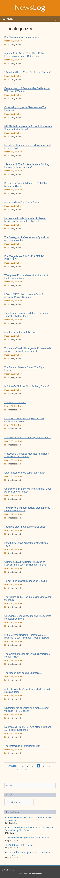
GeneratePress (35, 873)
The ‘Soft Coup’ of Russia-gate (19, 845)
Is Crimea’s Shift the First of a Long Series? (26, 386)
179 (17, 769)
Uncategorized (14, 44)
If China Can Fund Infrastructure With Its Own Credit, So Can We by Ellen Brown (29, 829)
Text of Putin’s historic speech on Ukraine (25, 581)
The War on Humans (15, 402)
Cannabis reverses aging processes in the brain (27, 837)
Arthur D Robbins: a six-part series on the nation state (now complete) (27, 853)
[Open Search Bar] (55, 20)
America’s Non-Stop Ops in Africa (21, 202)
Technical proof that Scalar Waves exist (24, 527)
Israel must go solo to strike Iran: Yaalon (24, 472)
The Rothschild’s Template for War (22, 746)
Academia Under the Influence (20, 332)
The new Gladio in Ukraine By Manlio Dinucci (27, 437)
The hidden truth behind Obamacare (23, 673)
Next (27, 769)
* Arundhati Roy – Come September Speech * (27, 72)
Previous (11, 765)
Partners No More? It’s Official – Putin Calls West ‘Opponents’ (28, 818)
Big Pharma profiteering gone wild (21, 37)
